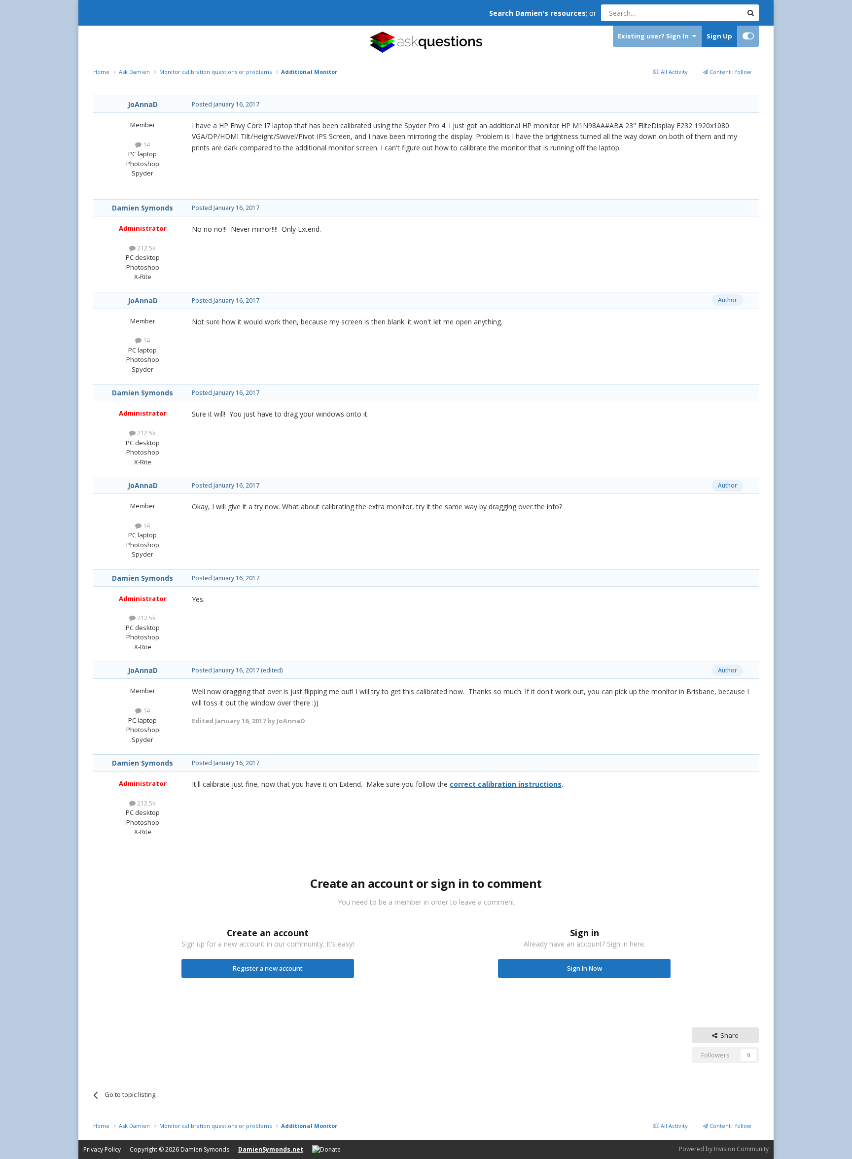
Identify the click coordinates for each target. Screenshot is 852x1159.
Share (728, 1035)
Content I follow (729, 71)
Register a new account (268, 968)
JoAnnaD (143, 104)
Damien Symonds (142, 207)
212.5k (146, 248)
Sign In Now (584, 968)
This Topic (714, 12)
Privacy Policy (102, 1149)
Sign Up (719, 36)
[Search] (750, 12)
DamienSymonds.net (270, 1149)
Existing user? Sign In (655, 36)
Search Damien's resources (537, 13)
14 (146, 144)
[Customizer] (748, 36)
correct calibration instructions (506, 784)
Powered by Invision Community (724, 1149)
